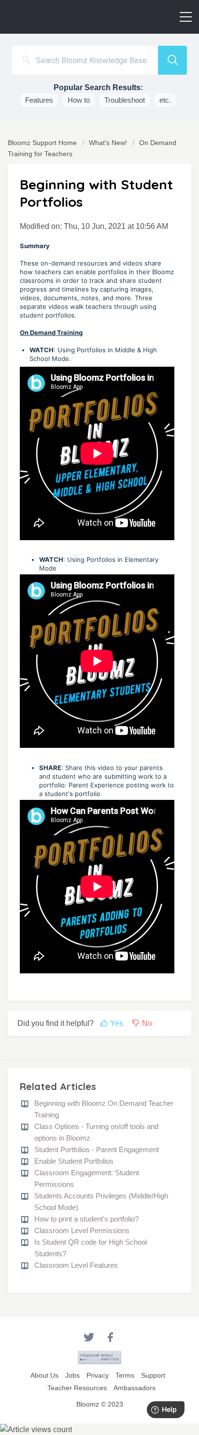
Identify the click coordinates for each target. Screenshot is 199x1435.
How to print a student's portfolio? (86, 1219)
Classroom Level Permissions (81, 1230)
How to (79, 100)
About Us (44, 1375)
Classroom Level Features (76, 1265)
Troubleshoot (124, 100)
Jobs (72, 1375)
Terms (124, 1375)
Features (39, 100)
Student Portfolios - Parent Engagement (96, 1149)
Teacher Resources (77, 1388)
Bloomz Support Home (43, 142)
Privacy (97, 1375)
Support (153, 1375)
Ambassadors (135, 1388)
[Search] (172, 60)
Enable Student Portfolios (74, 1161)
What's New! (108, 142)
